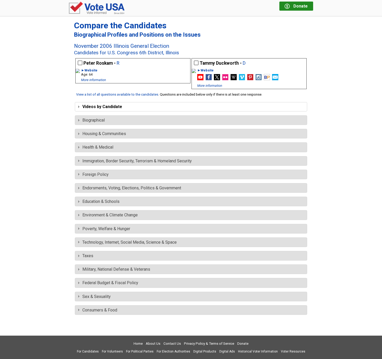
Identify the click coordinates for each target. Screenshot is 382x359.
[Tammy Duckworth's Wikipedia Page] (233, 78)
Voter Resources (293, 351)
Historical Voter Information (258, 351)
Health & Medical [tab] (97, 147)
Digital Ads (227, 351)
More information (93, 80)
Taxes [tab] (87, 255)
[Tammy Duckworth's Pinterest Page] (250, 78)
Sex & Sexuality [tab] (96, 296)
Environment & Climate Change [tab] (110, 214)
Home (138, 343)
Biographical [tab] (93, 120)
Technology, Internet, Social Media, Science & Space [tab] (129, 242)
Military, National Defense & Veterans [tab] (116, 269)
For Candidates (88, 351)
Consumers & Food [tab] (99, 310)
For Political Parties (140, 351)
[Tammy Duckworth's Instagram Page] (258, 78)
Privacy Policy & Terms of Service (209, 343)
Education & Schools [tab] (101, 201)
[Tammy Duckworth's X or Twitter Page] (217, 78)
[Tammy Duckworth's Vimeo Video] (242, 78)
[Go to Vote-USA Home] (96, 8)
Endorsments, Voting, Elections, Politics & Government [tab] (131, 187)
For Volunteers (112, 351)
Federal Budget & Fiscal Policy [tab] (110, 282)
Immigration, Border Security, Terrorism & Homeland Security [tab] (137, 160)
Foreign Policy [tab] (95, 174)
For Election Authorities (173, 351)
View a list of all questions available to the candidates (117, 94)
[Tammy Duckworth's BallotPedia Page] (267, 78)
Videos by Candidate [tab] (102, 106)
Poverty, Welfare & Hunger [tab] (106, 228)
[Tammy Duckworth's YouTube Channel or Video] (200, 78)
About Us (153, 343)
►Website (89, 70)
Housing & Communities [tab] (104, 133)
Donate (242, 343)
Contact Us (172, 343)
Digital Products (204, 351)
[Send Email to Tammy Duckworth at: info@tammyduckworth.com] (275, 78)
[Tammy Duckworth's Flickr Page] (225, 78)
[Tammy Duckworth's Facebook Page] (209, 78)
